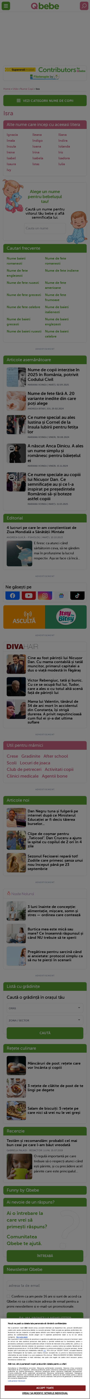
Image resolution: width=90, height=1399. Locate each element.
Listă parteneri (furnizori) (16, 1381)
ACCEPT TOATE (45, 1388)
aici (45, 1350)
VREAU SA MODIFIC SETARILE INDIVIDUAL (45, 1393)
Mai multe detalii (22, 1337)
